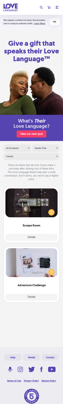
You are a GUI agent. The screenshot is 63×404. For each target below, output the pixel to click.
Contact (50, 357)
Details (32, 237)
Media (31, 357)
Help (12, 357)
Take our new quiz (31, 134)
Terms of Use (14, 380)
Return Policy (49, 380)
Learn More (39, 23)
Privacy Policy (31, 380)
